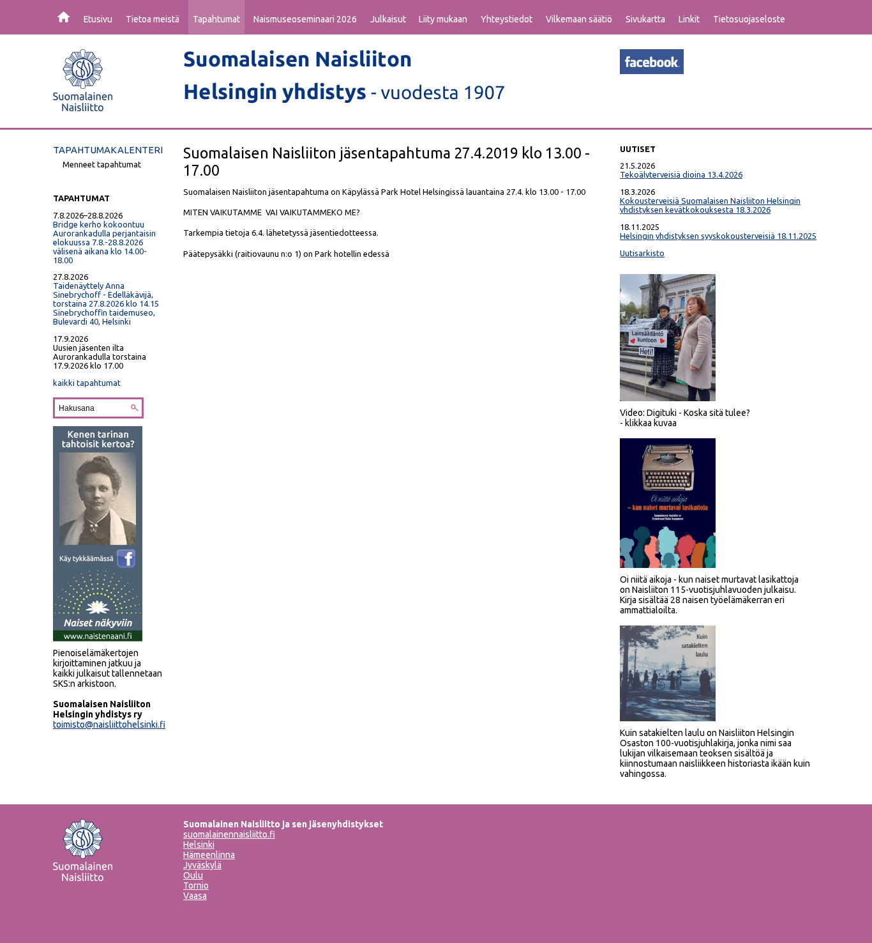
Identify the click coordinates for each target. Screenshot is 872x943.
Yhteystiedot (506, 19)
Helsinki (198, 844)
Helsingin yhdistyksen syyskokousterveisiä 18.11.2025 (718, 235)
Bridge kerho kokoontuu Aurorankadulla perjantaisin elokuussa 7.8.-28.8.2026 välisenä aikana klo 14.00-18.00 (104, 242)
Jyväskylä (202, 865)
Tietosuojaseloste (749, 19)
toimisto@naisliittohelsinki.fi (109, 724)
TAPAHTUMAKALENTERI (108, 149)
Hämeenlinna (209, 855)
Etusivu (98, 19)
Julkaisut (388, 19)
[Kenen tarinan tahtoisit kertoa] (97, 638)
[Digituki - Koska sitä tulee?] (668, 398)
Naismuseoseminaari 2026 (305, 19)
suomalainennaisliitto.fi (229, 834)
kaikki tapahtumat (87, 382)
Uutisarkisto (642, 253)
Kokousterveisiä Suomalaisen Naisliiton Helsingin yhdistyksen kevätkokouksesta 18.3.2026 (710, 205)
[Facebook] (652, 70)
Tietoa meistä (152, 19)
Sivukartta (645, 19)
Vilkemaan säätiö (579, 19)
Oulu (193, 875)
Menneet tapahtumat (102, 164)
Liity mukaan (443, 19)
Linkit (689, 19)
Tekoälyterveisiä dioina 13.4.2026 (681, 174)
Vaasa (195, 896)
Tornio (196, 885)
